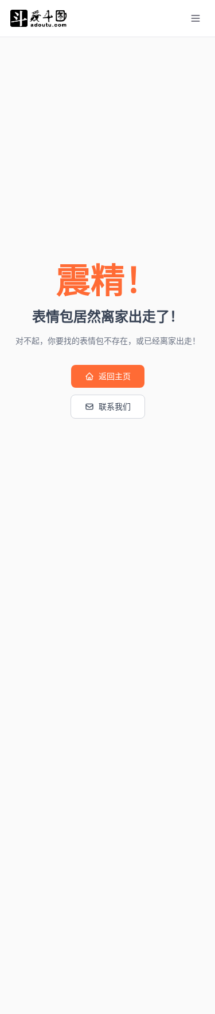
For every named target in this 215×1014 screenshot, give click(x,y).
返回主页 (115, 376)
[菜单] (195, 18)
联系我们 (115, 406)
